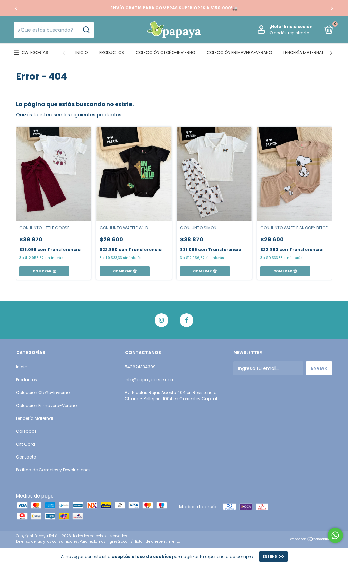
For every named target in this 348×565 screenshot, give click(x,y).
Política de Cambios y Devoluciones (53, 470)
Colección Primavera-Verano (239, 52)
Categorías (35, 52)
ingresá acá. (117, 541)
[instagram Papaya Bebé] (161, 320)
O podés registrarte (289, 33)
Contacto (26, 457)
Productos (111, 52)
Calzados (26, 431)
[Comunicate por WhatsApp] (335, 535)
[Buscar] (85, 30)
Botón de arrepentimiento (157, 541)
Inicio (81, 52)
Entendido (273, 556)
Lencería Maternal (303, 52)
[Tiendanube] (311, 539)
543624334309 (140, 367)
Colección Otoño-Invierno (165, 52)
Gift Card (25, 444)
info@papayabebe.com (150, 380)
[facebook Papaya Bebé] (186, 320)
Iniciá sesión (298, 27)
